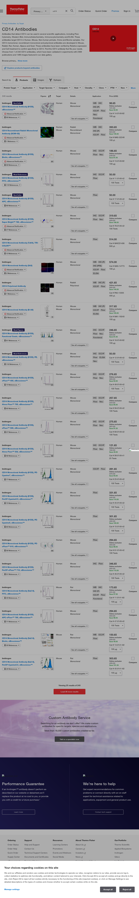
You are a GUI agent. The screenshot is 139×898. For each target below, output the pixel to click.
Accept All (108, 889)
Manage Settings (12, 889)
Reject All (127, 889)
